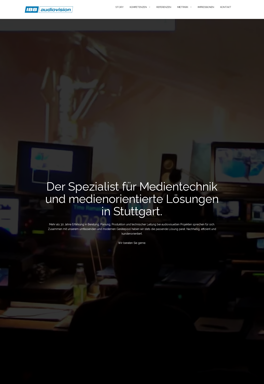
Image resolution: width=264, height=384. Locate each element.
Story (119, 7)
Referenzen (163, 7)
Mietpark (182, 7)
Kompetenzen (138, 7)
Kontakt (225, 7)
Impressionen (206, 7)
